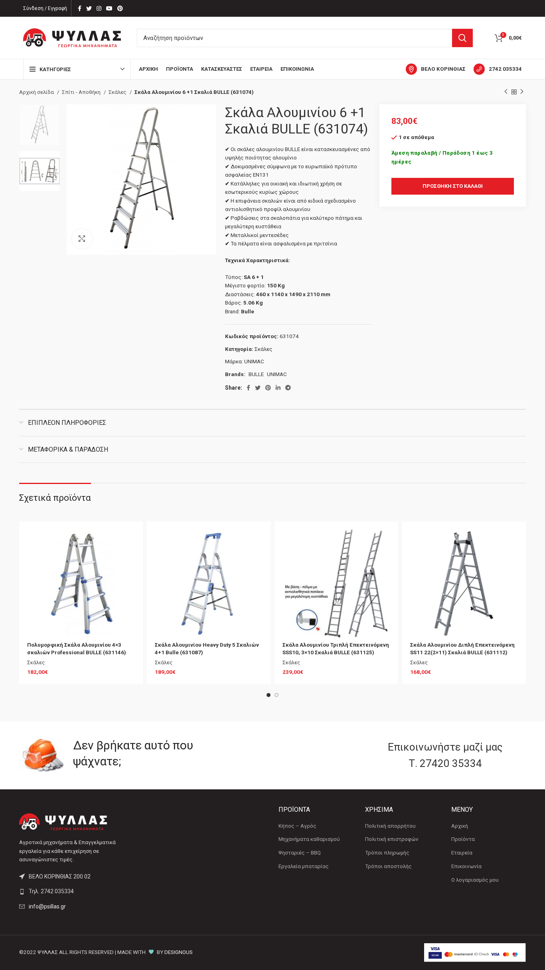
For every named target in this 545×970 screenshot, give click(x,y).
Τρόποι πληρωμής (387, 853)
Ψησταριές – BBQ (299, 853)
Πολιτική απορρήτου (390, 826)
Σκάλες (118, 92)
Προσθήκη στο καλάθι (453, 186)
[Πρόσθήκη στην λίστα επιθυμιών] (129, 543)
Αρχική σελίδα (37, 92)
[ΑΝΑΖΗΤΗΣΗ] (462, 38)
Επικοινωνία (466, 866)
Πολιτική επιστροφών (392, 839)
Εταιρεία (461, 853)
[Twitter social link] (89, 8)
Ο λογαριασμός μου (475, 880)
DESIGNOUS (178, 952)
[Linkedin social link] (278, 387)
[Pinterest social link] (120, 8)
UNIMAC (254, 361)
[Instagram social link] (99, 8)
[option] (39, 125)
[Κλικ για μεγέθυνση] (82, 239)
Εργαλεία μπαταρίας (303, 866)
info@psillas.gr (47, 906)
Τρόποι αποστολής (388, 866)
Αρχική (459, 826)
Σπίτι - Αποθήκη (82, 92)
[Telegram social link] (288, 387)
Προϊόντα (463, 839)
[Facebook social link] (79, 8)
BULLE (256, 374)
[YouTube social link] (109, 8)
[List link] (78, 891)
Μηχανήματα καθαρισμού (309, 839)
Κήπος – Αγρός (297, 826)
